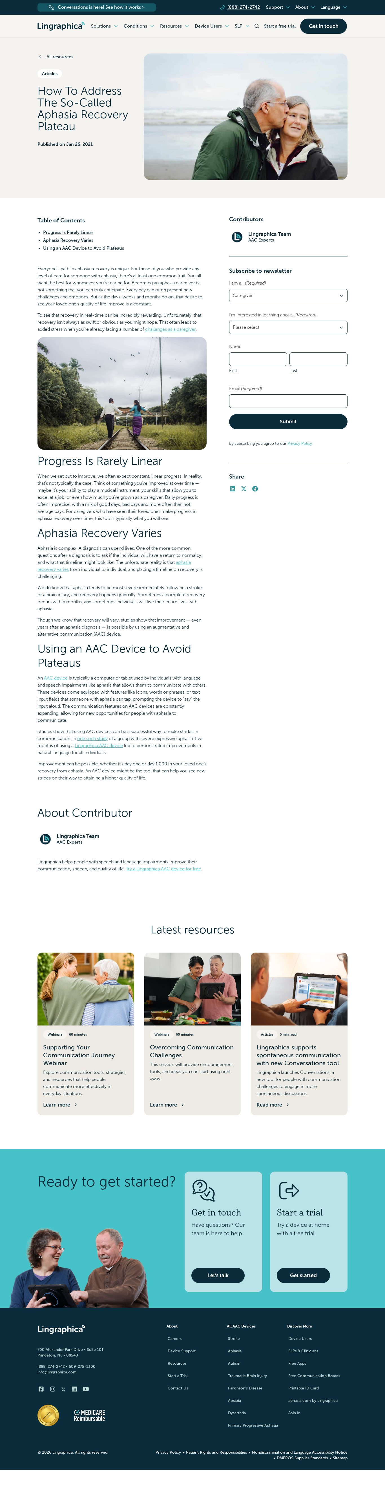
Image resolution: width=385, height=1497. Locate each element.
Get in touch (323, 26)
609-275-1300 (82, 1366)
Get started (303, 1275)
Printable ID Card (303, 1388)
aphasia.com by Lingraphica (313, 1400)
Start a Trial (178, 1376)
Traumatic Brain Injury (247, 1376)
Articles (49, 73)
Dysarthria (237, 1413)
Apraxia (234, 1400)
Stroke (234, 1339)
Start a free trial (280, 26)
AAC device (56, 678)
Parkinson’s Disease (245, 1388)
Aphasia (235, 1351)
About (172, 1326)
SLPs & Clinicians (303, 1351)
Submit (288, 421)
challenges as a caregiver (170, 329)
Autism (234, 1363)
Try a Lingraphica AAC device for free (163, 868)
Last (293, 370)
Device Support (182, 1351)
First (233, 370)
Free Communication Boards (314, 1376)
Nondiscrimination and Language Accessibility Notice (300, 1452)
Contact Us (178, 1388)
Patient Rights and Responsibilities (216, 1452)
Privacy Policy (299, 443)
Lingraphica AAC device (99, 745)
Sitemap (340, 1458)
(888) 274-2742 (51, 1366)
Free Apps (297, 1363)
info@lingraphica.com (57, 1372)
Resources (177, 1363)
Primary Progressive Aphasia (253, 1425)
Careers (175, 1339)
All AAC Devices (241, 1326)
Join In (294, 1413)
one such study (92, 738)
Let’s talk (218, 1275)
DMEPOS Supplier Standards (302, 1458)
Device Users (300, 1339)
